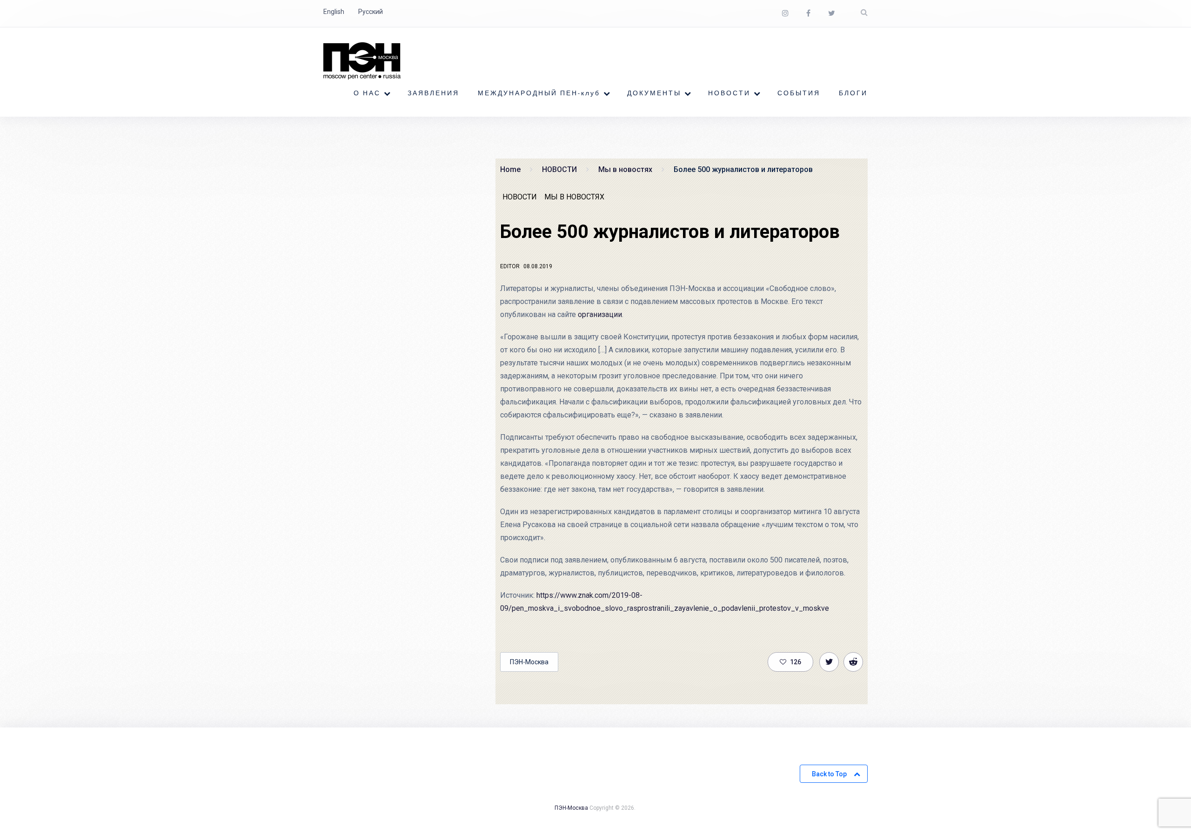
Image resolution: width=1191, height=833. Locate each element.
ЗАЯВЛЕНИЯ (433, 93)
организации (600, 314)
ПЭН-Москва (529, 662)
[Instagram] (785, 13)
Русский (370, 11)
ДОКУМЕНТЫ (654, 93)
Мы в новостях (574, 196)
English (333, 11)
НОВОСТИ (729, 93)
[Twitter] (831, 13)
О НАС (367, 93)
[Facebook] (808, 13)
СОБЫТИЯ (798, 93)
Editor (510, 266)
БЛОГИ (853, 93)
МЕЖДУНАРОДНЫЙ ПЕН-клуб (539, 93)
